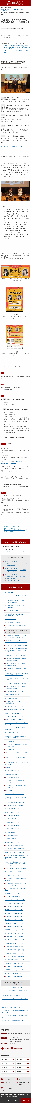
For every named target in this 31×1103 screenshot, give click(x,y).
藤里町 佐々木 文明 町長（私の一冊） (15, 940)
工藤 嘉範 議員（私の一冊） (12, 822)
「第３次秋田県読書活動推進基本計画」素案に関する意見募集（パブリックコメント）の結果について (16, 863)
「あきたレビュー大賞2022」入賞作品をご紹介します (16, 798)
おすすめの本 (8, 790)
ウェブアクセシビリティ (8, 1089)
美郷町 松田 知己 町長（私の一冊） (14, 943)
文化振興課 (23, 570)
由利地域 (4, 1067)
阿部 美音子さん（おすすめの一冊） (14, 970)
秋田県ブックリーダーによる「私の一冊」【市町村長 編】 (16, 606)
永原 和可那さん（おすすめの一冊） (14, 903)
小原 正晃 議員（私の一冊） (12, 825)
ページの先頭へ (28, 1096)
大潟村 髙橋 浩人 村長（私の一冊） (14, 946)
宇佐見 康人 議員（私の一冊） (13, 838)
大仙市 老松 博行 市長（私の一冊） (14, 953)
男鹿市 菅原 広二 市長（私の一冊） (14, 936)
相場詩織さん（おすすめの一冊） (14, 893)
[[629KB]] (15, 336)
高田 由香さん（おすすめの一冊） (14, 966)
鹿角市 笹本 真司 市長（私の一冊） (14, 706)
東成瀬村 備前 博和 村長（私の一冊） (15, 802)
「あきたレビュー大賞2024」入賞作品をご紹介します (16, 728)
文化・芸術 (5, 11)
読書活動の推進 (14, 11)
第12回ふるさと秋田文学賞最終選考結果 (15, 683)
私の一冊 (7, 767)
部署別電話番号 (18, 1048)
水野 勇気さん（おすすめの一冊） (14, 913)
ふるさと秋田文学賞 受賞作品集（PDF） (16, 645)
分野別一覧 (9, 9)
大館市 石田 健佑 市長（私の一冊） (14, 719)
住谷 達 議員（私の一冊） (12, 832)
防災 (27, 1100)
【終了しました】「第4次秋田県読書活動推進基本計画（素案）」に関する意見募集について (16, 650)
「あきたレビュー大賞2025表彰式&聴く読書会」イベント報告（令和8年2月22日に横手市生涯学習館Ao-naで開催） (17, 47)
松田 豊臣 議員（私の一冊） (12, 770)
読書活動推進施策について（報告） (14, 694)
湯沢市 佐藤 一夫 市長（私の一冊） (14, 848)
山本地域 (4, 1063)
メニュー (6, 1100)
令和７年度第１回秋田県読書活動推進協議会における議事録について (16, 687)
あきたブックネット (10, 619)
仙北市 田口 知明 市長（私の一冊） (14, 805)
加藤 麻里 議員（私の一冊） (12, 842)
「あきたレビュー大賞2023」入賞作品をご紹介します (16, 763)
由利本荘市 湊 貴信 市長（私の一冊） (15, 852)
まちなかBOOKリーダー (11, 749)
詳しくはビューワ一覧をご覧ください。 (14, 530)
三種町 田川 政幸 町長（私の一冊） (14, 923)
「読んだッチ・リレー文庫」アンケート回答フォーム (16, 753)
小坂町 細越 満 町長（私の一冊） (14, 963)
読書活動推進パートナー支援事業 (14, 872)
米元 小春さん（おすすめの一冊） (14, 916)
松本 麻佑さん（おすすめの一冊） (14, 906)
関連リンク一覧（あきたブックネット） (15, 713)
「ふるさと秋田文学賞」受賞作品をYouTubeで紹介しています (14, 614)
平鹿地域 (4, 1071)
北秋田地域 (20, 1059)
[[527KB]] (15, 299)
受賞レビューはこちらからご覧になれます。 (12, 146)
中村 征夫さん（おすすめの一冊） (14, 976)
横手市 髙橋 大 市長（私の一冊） (14, 933)
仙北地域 (19, 1067)
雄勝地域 (19, 1071)
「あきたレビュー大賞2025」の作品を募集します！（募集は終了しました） (16, 674)
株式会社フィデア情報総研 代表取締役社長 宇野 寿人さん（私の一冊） (16, 736)
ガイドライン (22, 1079)
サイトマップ (6, 1079)
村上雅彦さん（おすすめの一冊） (14, 875)
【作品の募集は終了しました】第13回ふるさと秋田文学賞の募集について (16, 601)
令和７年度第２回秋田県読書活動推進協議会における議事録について (16, 664)
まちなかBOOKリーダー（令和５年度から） (15, 626)
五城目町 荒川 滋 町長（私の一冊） (14, 716)
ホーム (2, 9)
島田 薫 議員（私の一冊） (12, 741)
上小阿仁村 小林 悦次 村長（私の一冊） (16, 868)
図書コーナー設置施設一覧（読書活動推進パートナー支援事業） (16, 884)
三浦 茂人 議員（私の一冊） (12, 828)
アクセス (6, 1048)
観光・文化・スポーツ (19, 9)
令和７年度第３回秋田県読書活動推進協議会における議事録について (16, 659)
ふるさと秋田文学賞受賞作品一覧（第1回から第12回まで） (16, 679)
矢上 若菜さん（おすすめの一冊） (14, 926)
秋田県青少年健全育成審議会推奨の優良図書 (16, 669)
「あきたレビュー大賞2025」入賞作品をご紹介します (16, 723)
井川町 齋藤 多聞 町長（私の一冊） (14, 950)
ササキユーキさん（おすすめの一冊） (15, 900)
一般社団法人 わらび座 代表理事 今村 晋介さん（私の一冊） (16, 786)
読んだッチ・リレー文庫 (11, 610)
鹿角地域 (4, 1059)
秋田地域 (19, 1063)
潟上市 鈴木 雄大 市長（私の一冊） (14, 845)
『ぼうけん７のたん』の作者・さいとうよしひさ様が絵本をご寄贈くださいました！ (16, 641)
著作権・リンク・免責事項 (24, 1083)
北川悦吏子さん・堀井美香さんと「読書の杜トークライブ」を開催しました (16, 636)
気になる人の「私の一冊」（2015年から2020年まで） (15, 879)
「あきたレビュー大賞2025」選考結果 (15, 655)
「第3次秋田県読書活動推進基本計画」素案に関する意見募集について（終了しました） (16, 857)
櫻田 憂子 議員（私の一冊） (12, 777)
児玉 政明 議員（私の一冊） (12, 809)
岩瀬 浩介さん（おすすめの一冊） (14, 910)
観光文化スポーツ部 (12, 570)
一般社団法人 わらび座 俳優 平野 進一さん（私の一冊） (16, 781)
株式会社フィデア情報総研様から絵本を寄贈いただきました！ (16, 745)
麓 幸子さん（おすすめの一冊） (13, 973)
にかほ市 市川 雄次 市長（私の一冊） (15, 960)
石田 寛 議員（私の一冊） (12, 835)
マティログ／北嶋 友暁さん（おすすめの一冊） (16, 889)
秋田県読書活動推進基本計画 (12, 622)
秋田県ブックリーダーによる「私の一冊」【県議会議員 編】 (16, 702)
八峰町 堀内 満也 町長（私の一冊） (14, 794)
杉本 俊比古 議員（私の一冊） (13, 818)
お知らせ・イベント (12, 571)
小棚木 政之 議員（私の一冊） (13, 774)
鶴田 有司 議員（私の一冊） (12, 815)
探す (16, 1100)
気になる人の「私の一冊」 (12, 733)
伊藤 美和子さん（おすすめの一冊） (14, 930)
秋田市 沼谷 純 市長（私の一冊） (14, 691)
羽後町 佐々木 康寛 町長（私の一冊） (15, 709)
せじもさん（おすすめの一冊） (13, 896)
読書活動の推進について (13, 580)
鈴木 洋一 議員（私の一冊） (12, 812)
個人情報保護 (6, 1082)
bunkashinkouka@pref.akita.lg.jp (15, 551)
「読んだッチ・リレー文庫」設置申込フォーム (16, 758)
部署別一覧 (14, 568)
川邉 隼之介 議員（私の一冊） (13, 698)
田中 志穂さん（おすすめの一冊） (14, 920)
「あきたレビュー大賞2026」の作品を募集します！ (16, 596)
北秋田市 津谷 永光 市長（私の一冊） (15, 956)
